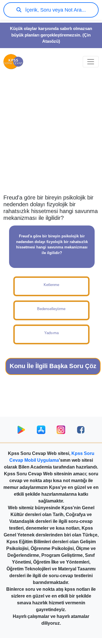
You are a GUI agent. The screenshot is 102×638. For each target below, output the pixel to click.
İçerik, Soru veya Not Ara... (55, 10)
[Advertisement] (51, 137)
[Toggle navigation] (91, 61)
